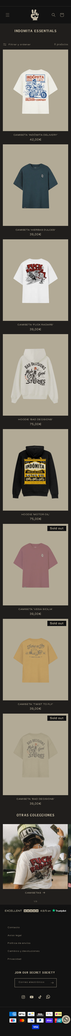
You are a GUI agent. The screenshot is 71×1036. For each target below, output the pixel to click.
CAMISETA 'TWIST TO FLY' (35, 704)
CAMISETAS (33, 893)
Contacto (14, 927)
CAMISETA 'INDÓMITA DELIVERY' (35, 135)
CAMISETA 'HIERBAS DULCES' (36, 230)
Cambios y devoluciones (24, 951)
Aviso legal (15, 935)
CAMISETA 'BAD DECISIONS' (35, 799)
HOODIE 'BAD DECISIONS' (35, 419)
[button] (7, 15)
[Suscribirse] (52, 982)
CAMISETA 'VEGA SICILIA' (35, 609)
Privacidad (14, 959)
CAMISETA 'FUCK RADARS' (35, 325)
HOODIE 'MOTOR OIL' (35, 514)
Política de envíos (19, 943)
